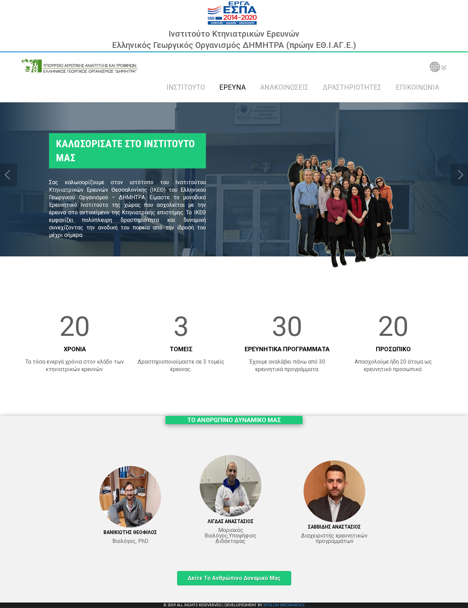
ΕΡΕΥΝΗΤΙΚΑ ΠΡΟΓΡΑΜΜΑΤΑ (287, 349)
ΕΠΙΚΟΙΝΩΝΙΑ (417, 87)
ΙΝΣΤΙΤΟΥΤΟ (186, 87)
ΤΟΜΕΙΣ (181, 349)
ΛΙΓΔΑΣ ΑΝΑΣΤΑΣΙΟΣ (231, 521)
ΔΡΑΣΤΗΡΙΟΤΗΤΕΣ (352, 87)
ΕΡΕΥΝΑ (232, 87)
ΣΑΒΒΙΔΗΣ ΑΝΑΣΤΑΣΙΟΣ (334, 527)
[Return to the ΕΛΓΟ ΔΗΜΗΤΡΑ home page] (80, 66)
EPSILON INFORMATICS (284, 605)
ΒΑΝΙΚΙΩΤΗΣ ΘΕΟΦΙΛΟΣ (130, 532)
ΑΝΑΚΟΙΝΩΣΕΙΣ (284, 87)
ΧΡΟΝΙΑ (75, 349)
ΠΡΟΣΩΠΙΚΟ (393, 349)
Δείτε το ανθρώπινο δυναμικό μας (234, 578)
